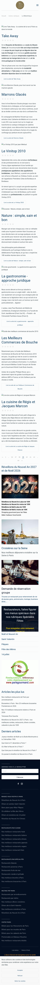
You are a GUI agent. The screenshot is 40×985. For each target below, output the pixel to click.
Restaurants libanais (9, 863)
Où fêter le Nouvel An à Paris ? (12, 747)
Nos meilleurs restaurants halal (13, 832)
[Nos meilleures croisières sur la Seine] (20, 531)
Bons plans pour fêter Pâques (12, 807)
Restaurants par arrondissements (14, 894)
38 (19, 457)
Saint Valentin (8, 639)
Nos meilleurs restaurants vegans (14, 846)
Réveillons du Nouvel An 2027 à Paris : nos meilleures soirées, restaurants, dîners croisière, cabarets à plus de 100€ (18, 722)
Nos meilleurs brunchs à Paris (13, 878)
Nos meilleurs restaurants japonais (14, 843)
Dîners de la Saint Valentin (11, 905)
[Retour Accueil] (20, 5)
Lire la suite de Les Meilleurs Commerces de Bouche (20, 387)
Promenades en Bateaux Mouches (14, 937)
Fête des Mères (9, 649)
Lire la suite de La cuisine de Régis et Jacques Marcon (20, 448)
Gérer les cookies (20, 981)
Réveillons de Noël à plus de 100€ (14, 507)
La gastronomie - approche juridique (16, 278)
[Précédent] (2, 457)
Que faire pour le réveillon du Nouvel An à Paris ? (19, 750)
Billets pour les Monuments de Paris (15, 926)
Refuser (20, 976)
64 (18, 461)
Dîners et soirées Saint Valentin (13, 804)
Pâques (5, 644)
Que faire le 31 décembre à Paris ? (14, 743)
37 (16, 457)
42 (34, 457)
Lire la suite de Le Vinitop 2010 (14, 203)
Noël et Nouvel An (10, 634)
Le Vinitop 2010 (14, 151)
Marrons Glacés (14, 94)
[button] (37, 5)
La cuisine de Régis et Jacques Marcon (18, 404)
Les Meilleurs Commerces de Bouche (20, 340)
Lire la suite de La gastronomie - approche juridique (20, 323)
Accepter (20, 970)
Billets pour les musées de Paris (14, 929)
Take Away (10, 36)
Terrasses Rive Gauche (10, 716)
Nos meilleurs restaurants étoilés (14, 940)
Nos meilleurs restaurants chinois (14, 839)
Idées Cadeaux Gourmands (11, 515)
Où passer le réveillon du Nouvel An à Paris (17, 754)
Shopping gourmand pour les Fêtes (14, 512)
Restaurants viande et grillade (13, 874)
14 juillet (5, 654)
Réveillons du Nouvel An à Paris (13, 800)
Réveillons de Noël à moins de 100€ (14, 510)
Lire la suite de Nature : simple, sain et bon (17, 261)
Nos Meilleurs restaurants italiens (14, 835)
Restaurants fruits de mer (11, 870)
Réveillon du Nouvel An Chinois (13, 819)
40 (27, 457)
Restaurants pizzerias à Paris (12, 867)
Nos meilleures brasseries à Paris (14, 881)
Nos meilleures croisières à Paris (14, 909)
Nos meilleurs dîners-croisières (13, 902)
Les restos (15, 950)
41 (30, 457)
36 (12, 457)
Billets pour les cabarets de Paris (14, 933)
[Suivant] (22, 460)
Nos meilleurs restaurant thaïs (13, 850)
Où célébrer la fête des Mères (13, 811)
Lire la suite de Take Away (12, 79)
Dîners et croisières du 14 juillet (13, 815)
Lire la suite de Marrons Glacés (13, 138)
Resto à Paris (26, 950)
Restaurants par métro (10, 898)
